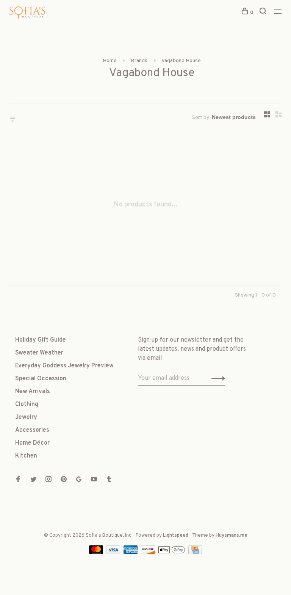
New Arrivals (32, 391)
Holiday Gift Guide (40, 340)
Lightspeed (175, 536)
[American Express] (131, 552)
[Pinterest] (64, 480)
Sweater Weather (39, 353)
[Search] (264, 12)
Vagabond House (181, 61)
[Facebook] (18, 480)
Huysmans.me (231, 536)
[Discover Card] (148, 552)
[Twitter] (33, 480)
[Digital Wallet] (172, 552)
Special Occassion (40, 379)
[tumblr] (109, 480)
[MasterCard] (97, 552)
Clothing (26, 404)
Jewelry (26, 417)
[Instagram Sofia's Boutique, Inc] (48, 480)
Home (110, 61)
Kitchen (26, 456)
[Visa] (114, 552)
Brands (139, 61)
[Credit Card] (195, 552)
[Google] (79, 480)
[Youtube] (94, 480)
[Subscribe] (216, 378)
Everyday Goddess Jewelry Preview (64, 366)
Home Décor (32, 443)
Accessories (32, 430)
